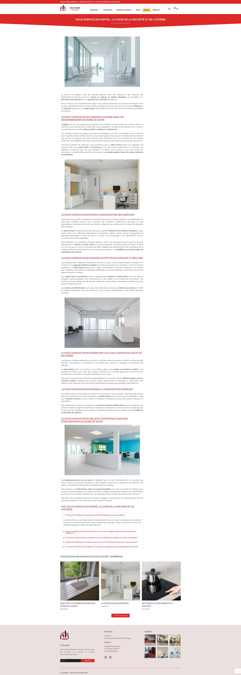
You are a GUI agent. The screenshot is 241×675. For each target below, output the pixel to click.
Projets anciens (123, 10)
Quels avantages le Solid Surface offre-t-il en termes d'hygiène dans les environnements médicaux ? (101, 532)
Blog (138, 10)
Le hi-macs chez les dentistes (115, 603)
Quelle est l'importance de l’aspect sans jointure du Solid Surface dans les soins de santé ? (102, 542)
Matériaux (107, 10)
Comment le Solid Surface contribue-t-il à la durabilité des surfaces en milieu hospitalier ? (102, 538)
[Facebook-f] (105, 657)
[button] (169, 8)
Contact (156, 10)
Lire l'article (64, 609)
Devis (146, 10)
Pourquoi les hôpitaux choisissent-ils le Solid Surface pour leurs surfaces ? (95, 515)
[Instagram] (110, 657)
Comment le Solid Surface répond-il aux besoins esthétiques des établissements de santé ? (102, 547)
